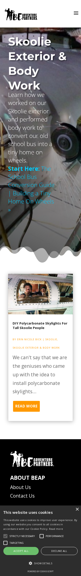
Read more (56, 528)
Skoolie (51, 339)
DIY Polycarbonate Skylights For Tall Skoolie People (40, 325)
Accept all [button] (21, 551)
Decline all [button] (59, 551)
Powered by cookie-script (40, 571)
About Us (20, 487)
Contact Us (22, 496)
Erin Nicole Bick (29, 339)
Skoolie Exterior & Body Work (36, 347)
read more (26, 406)
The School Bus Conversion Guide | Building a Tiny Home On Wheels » (31, 189)
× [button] (77, 509)
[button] (40, 563)
